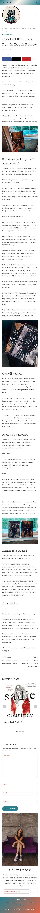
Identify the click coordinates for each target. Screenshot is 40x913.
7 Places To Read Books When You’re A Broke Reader (30, 662)
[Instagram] (10, 2)
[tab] (16, 731)
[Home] (3, 28)
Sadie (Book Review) (13, 722)
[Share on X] (16, 59)
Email (5, 793)
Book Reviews (7, 34)
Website (6, 802)
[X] (7, 2)
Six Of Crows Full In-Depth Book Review (10, 660)
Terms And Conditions (14, 902)
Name (6, 784)
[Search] (34, 891)
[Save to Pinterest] (26, 59)
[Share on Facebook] (7, 59)
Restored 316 (30, 909)
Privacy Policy (20, 899)
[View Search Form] (37, 2)
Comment (7, 755)
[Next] (35, 706)
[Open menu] (36, 14)
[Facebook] (3, 2)
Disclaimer (30, 902)
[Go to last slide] (4, 706)
